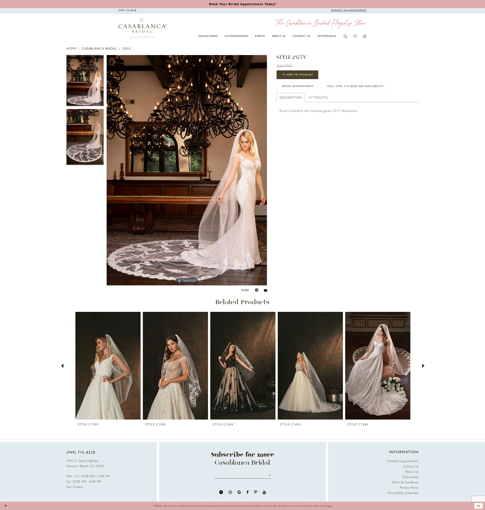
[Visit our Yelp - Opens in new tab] (221, 492)
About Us (412, 471)
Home (71, 48)
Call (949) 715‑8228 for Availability (355, 86)
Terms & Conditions (405, 482)
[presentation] (108, 366)
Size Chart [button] (285, 65)
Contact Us (411, 466)
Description (291, 97)
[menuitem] (208, 36)
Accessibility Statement (403, 493)
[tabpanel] (85, 82)
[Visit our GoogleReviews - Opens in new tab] (239, 492)
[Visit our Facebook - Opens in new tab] (247, 492)
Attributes (318, 97)
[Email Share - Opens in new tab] (265, 290)
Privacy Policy (409, 487)
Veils (126, 48)
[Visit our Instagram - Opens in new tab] (230, 492)
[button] (345, 36)
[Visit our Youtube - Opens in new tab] (264, 492)
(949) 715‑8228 (80, 452)
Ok (479, 505)
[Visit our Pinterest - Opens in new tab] (255, 492)
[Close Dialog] (5, 506)
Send (268, 475)
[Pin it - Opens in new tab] (256, 290)
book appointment (298, 86)
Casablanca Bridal (99, 48)
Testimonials (410, 477)
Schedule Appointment (403, 461)
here (329, 505)
